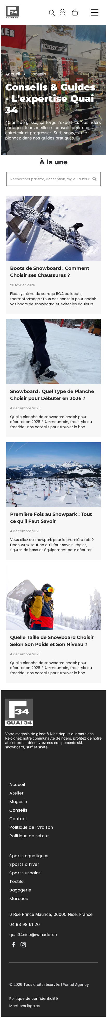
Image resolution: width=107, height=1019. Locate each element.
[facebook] (13, 945)
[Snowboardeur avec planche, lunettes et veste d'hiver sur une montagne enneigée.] (53, 597)
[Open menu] (94, 12)
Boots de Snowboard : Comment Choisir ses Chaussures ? (49, 271)
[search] (52, 13)
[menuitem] (53, 784)
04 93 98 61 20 (24, 924)
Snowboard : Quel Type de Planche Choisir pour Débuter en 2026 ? (52, 395)
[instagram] (23, 945)
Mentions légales (24, 1005)
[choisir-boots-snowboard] (53, 228)
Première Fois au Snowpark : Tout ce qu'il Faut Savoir (51, 517)
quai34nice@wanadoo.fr (33, 934)
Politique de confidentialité (33, 998)
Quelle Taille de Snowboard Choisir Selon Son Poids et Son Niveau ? (52, 641)
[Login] (62, 12)
